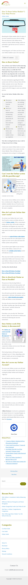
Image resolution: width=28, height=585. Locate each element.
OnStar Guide (5, 16)
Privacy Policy (5, 548)
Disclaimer (9, 419)
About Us (4, 543)
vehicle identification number (15, 297)
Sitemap (4, 551)
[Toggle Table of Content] (16, 58)
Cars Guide (5, 531)
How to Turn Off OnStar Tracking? (11, 271)
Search (3, 481)
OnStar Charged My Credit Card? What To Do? (14, 506)
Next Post (14, 474)
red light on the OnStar (15, 250)
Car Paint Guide (6, 528)
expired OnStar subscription (17, 236)
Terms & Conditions (7, 554)
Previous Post (14, 471)
